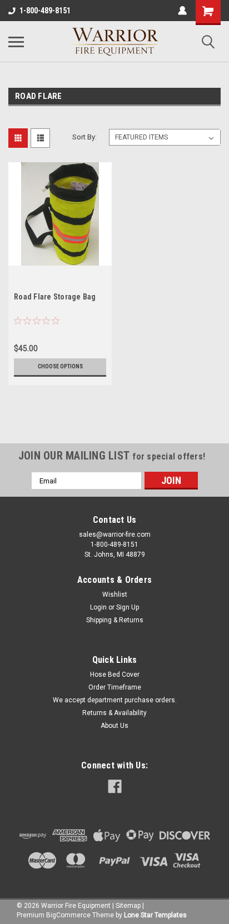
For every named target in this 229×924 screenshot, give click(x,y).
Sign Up (127, 607)
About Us (114, 726)
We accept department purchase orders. (115, 700)
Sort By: (84, 137)
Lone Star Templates (155, 915)
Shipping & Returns (114, 620)
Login (98, 607)
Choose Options (60, 366)
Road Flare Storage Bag (55, 296)
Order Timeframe (114, 687)
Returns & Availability (114, 713)
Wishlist (114, 594)
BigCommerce (68, 915)
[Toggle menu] (16, 41)
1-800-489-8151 (45, 10)
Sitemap (128, 906)
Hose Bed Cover (115, 674)
